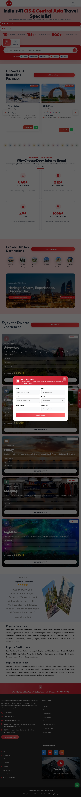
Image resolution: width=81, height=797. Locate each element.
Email (42, 388)
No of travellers (20, 405)
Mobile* (18, 397)
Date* (43, 397)
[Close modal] (64, 378)
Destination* (45, 405)
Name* (18, 388)
